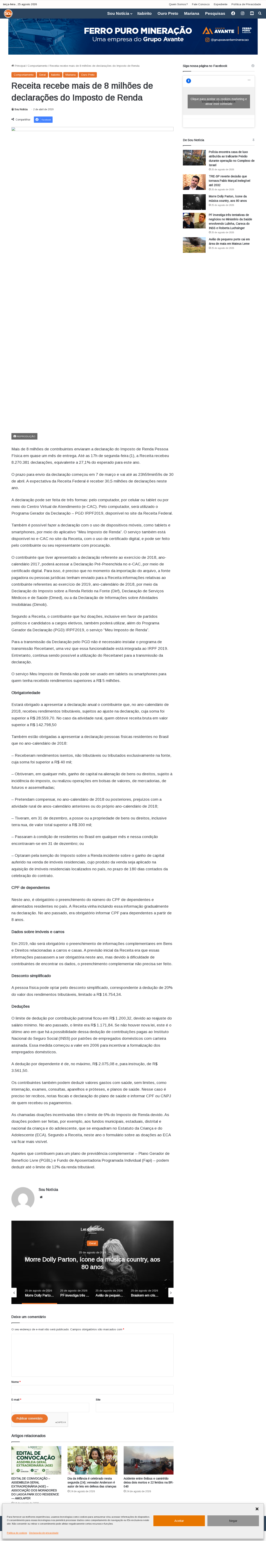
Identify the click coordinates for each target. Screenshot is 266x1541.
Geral (42, 74)
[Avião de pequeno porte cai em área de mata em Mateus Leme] (194, 245)
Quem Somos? (178, 4)
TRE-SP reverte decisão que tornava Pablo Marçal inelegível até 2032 (229, 181)
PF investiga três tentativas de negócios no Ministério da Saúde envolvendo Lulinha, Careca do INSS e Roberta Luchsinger (92, 1267)
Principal (20, 65)
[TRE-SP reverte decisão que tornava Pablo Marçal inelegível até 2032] (194, 182)
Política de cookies (17, 1533)
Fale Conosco (201, 4)
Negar (233, 1520)
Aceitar (179, 1520)
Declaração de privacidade (43, 1533)
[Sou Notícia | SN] (8, 13)
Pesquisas (215, 13)
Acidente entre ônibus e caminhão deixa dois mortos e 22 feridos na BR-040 (149, 1482)
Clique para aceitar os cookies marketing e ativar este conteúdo (219, 101)
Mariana (191, 13)
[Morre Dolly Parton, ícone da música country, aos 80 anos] (194, 202)
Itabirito (144, 13)
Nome (16, 1381)
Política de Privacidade (246, 4)
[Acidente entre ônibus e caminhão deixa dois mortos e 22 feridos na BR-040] (149, 1460)
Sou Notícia (118, 13)
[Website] (41, 1197)
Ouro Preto (168, 13)
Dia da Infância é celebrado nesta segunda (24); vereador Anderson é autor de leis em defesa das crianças (92, 1482)
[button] (257, 1509)
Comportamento (38, 65)
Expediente (220, 4)
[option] (92, 1262)
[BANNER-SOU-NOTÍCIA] (133, 33)
